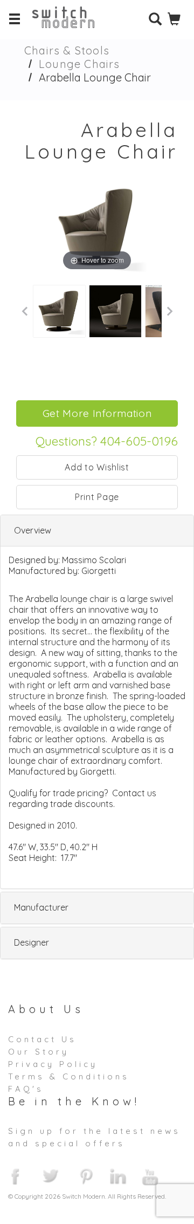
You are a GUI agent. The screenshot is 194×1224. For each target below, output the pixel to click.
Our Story (38, 1052)
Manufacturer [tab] (41, 907)
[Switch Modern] (71, 24)
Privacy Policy (53, 1064)
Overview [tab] (32, 530)
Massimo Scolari (94, 560)
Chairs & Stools (66, 50)
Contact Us (42, 1039)
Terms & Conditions (68, 1076)
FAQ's (26, 1089)
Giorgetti (98, 570)
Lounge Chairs (79, 64)
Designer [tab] (31, 942)
